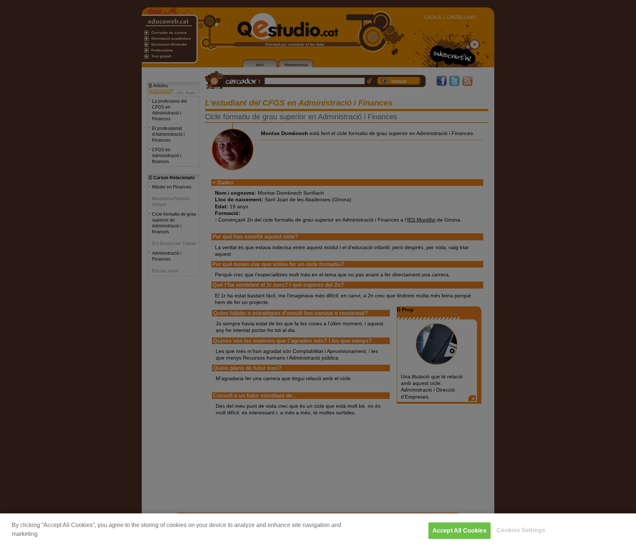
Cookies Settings (521, 530)
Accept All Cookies (459, 530)
